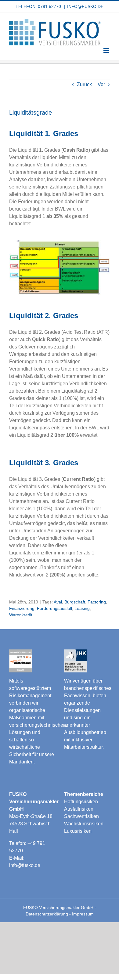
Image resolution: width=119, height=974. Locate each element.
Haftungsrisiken (81, 801)
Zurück (84, 84)
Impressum (83, 913)
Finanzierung (21, 608)
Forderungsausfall (54, 608)
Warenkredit (20, 614)
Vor (101, 84)
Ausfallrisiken (78, 809)
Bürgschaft (74, 601)
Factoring (97, 601)
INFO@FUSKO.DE (85, 6)
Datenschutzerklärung (47, 913)
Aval (58, 601)
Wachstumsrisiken (83, 823)
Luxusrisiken (78, 831)
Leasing (82, 608)
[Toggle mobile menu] (106, 50)
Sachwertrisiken (81, 816)
